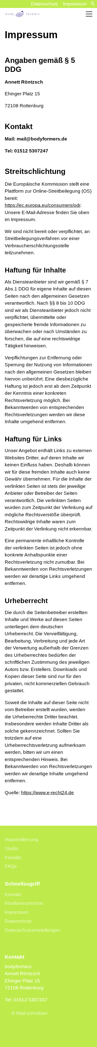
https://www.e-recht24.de (47, 792)
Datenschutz (44, 3)
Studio (11, 848)
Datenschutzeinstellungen (32, 930)
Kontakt (13, 857)
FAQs (11, 866)
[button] (89, 14)
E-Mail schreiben (30, 1013)
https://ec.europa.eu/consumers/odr (42, 205)
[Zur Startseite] (22, 14)
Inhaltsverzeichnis (24, 903)
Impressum (75, 3)
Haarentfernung (21, 839)
